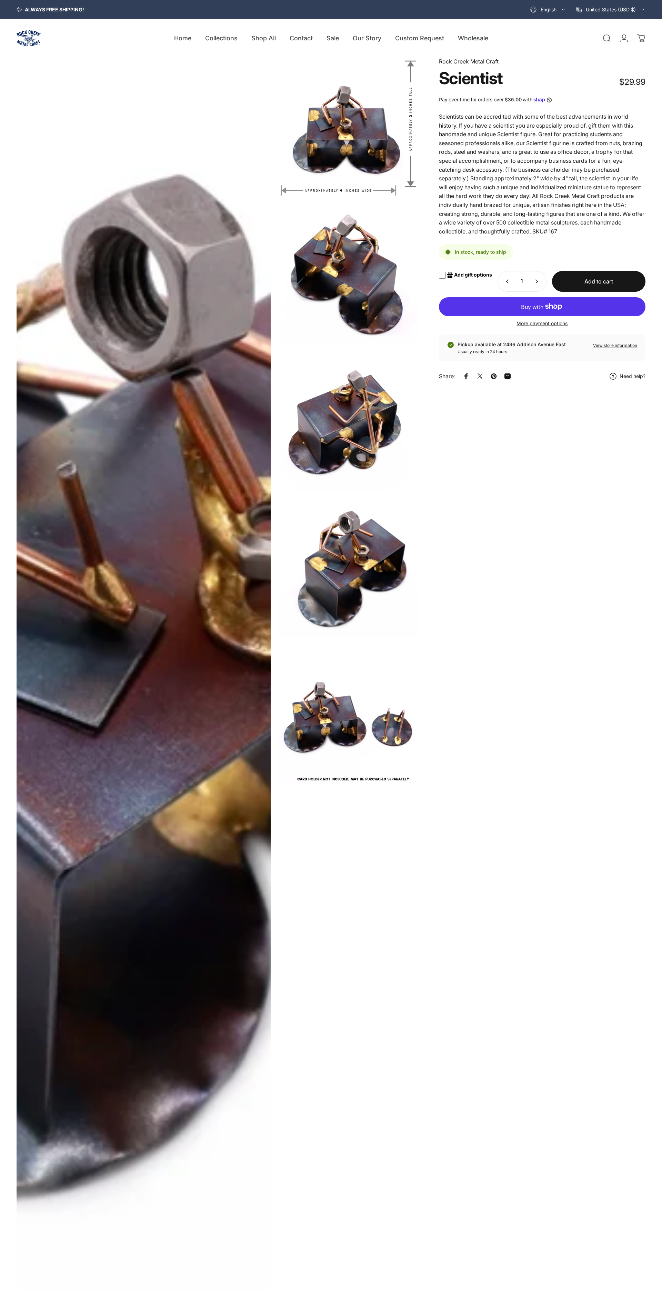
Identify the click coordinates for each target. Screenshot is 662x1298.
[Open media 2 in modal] (348, 127)
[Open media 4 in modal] (348, 421)
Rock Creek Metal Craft (469, 61)
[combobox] (548, 9)
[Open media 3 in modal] (348, 274)
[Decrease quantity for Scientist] (506, 281)
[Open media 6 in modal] (348, 714)
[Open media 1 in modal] (144, 674)
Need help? (632, 376)
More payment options (542, 323)
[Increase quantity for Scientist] (538, 281)
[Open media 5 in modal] (348, 568)
